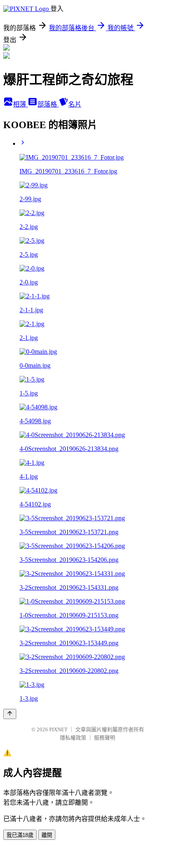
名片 (74, 104)
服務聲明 (104, 738)
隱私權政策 (73, 738)
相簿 (20, 104)
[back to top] (9, 714)
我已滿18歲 (20, 835)
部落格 (48, 104)
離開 (47, 835)
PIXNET (58, 729)
